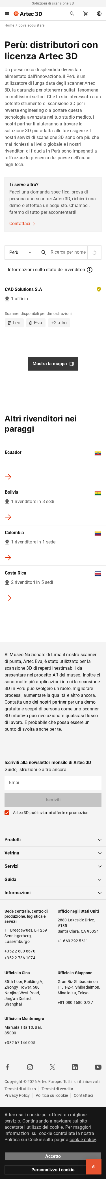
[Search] (72, 13)
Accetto (53, 1156)
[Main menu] (7, 13)
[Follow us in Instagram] (30, 1067)
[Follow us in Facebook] (7, 1067)
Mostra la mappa (50, 363)
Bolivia (11, 492)
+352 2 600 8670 (20, 951)
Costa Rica (15, 573)
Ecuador (13, 452)
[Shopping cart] (85, 13)
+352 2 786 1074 (20, 958)
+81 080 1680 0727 (75, 1002)
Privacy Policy (17, 1095)
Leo (16, 322)
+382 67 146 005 (20, 1042)
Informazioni (18, 892)
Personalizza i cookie (53, 1170)
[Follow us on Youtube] (98, 1067)
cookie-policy (83, 1139)
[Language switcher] (99, 13)
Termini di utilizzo (20, 1089)
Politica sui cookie (52, 1095)
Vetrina (12, 853)
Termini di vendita (57, 1089)
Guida (10, 879)
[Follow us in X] (52, 1067)
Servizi (11, 866)
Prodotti (13, 839)
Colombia (14, 532)
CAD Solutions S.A (23, 289)
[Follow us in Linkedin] (75, 1067)
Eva (38, 322)
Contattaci (20, 223)
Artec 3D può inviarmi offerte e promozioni (51, 812)
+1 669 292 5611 (73, 941)
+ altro (59, 322)
